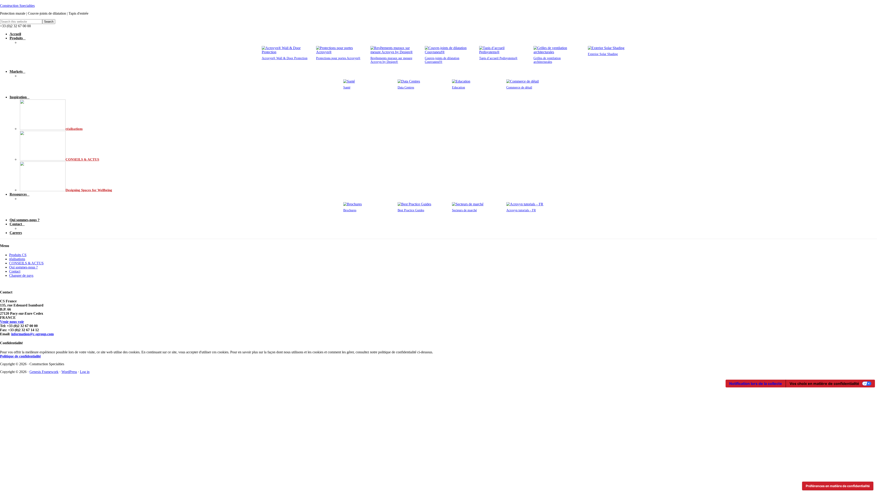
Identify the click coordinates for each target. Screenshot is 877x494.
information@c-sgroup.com (32, 334)
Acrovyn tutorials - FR (521, 210)
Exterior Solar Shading (603, 54)
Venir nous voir (12, 322)
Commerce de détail (519, 87)
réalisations (17, 259)
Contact (14, 271)
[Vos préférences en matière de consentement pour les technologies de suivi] (837, 486)
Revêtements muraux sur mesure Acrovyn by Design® (391, 60)
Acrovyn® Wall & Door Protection (284, 58)
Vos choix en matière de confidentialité (824, 383)
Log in (85, 372)
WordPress (69, 372)
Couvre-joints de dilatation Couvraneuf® (442, 60)
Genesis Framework (43, 372)
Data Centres (406, 87)
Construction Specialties (17, 6)
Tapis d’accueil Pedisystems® (498, 58)
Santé (346, 87)
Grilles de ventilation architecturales (547, 60)
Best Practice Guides (411, 210)
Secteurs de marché (464, 210)
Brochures (349, 210)
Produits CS (17, 255)
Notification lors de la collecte (755, 383)
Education (458, 87)
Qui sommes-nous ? (23, 267)
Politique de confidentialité (20, 356)
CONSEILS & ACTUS (26, 263)
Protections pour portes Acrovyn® (338, 58)
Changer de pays (21, 275)
